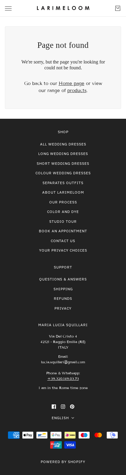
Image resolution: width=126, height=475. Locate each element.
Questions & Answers (63, 279)
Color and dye (63, 211)
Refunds (63, 298)
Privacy (63, 308)
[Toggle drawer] (8, 8)
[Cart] (117, 8)
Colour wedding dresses (63, 173)
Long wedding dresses (63, 153)
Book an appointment (63, 231)
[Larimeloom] (63, 8)
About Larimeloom (63, 192)
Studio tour (63, 221)
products (77, 90)
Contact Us (63, 240)
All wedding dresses (63, 144)
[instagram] (63, 406)
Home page (71, 83)
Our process (63, 202)
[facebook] (53, 406)
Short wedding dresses (63, 163)
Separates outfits (63, 182)
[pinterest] (72, 406)
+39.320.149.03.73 (63, 378)
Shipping (63, 289)
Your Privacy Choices (63, 250)
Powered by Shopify (63, 461)
